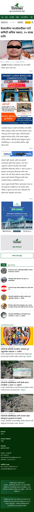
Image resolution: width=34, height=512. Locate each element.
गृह (2, 17)
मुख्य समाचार (11, 265)
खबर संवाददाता (17, 247)
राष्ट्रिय (17, 17)
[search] (32, 22)
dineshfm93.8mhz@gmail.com (19, 502)
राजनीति (12, 17)
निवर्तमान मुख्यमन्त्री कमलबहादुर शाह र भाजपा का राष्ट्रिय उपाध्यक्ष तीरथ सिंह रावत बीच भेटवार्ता (20, 306)
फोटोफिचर (20, 22)
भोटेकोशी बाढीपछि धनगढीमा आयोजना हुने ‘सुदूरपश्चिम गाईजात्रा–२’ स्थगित (19, 297)
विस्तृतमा (29, 357)
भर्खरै (3, 265)
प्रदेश (6, 17)
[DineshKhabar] (17, 6)
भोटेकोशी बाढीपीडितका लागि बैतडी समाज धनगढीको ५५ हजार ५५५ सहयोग (19, 315)
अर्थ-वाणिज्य (24, 17)
